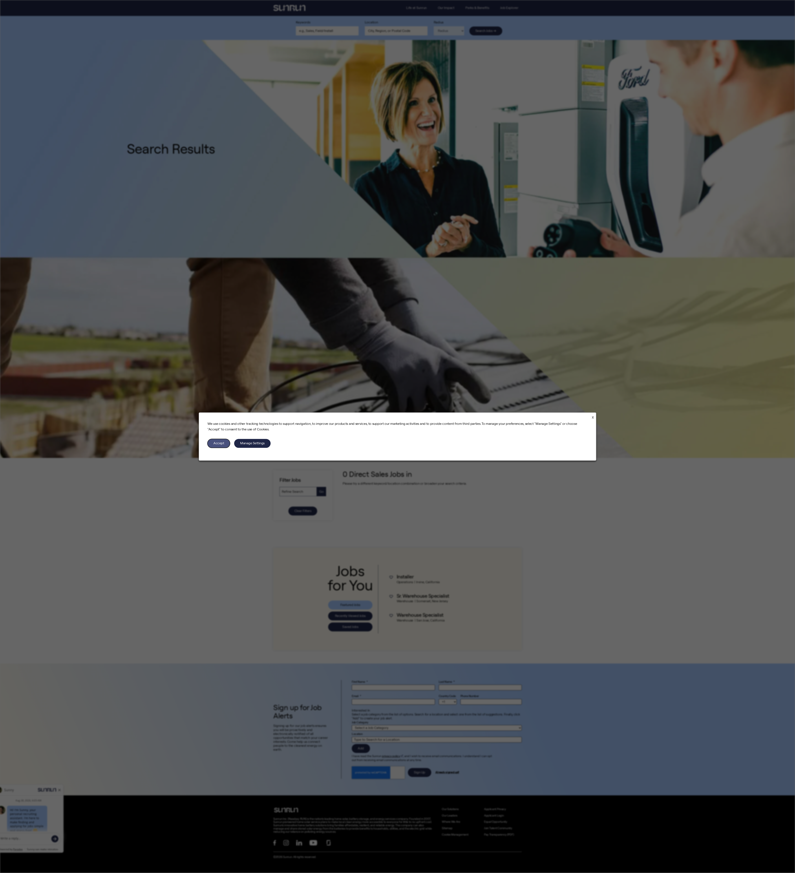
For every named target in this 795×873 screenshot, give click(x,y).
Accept (218, 443)
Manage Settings (252, 443)
